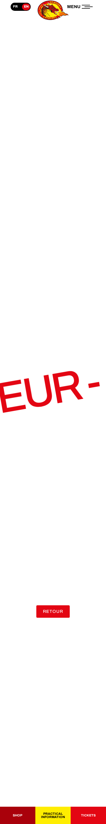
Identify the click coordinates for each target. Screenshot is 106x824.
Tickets (88, 815)
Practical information (53, 815)
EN (26, 6)
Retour (53, 611)
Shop (17, 815)
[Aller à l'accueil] (53, 20)
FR (15, 6)
